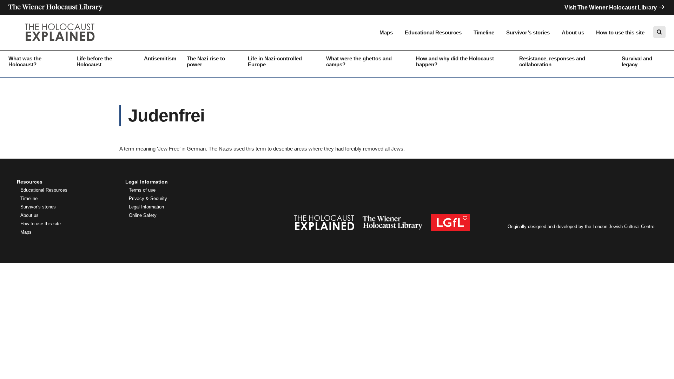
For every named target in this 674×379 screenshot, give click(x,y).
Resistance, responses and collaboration (552, 61)
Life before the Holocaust (94, 61)
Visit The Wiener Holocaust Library (611, 8)
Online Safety (143, 215)
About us (573, 32)
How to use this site (620, 32)
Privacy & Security (148, 198)
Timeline (484, 32)
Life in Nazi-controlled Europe (275, 61)
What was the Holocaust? (24, 61)
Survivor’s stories (528, 32)
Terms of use (142, 190)
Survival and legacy (637, 61)
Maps (386, 32)
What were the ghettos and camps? (359, 61)
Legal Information (146, 207)
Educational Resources (433, 32)
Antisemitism (160, 58)
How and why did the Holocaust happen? (455, 61)
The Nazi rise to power (206, 61)
